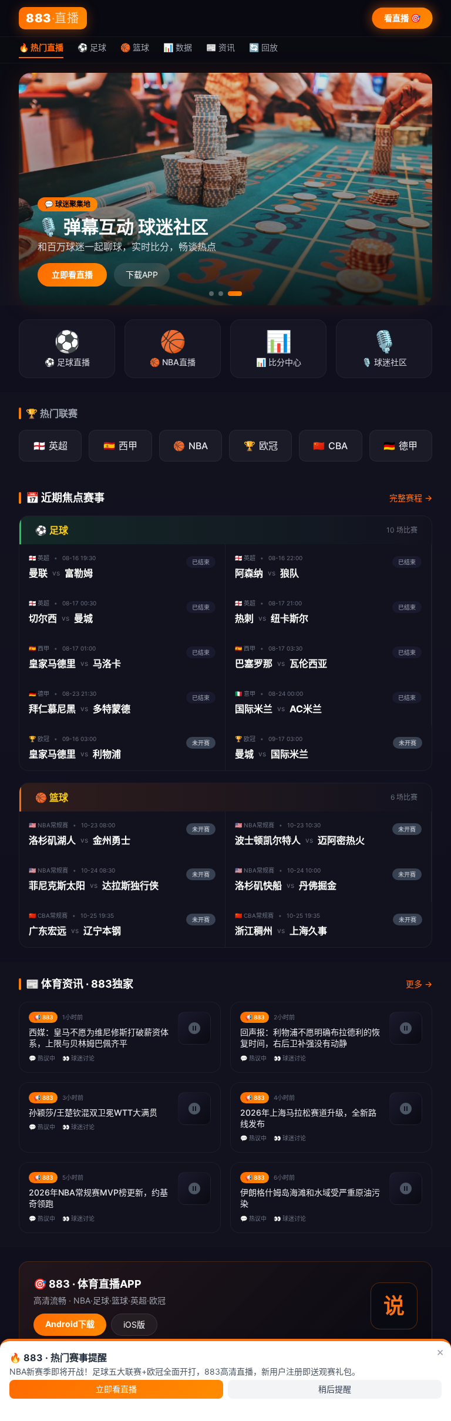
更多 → (419, 984)
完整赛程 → (410, 498)
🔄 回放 (263, 47)
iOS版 (134, 1324)
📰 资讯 (220, 47)
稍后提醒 (334, 1389)
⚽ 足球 (92, 47)
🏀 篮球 (134, 47)
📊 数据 (177, 47)
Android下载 (70, 1324)
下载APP (142, 275)
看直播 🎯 (402, 18)
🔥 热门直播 (41, 47)
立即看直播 (72, 275)
